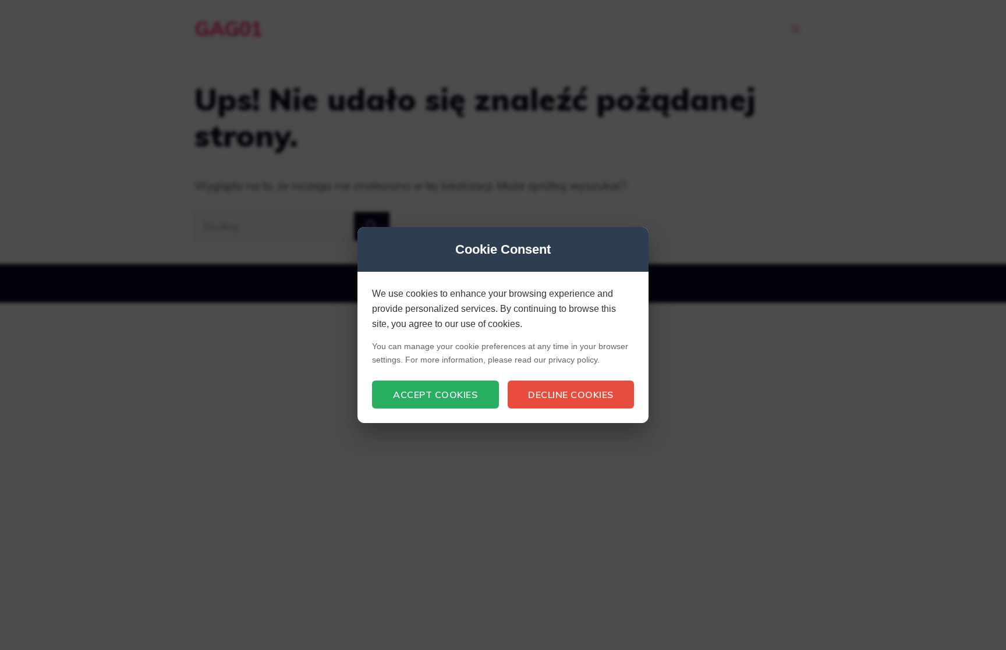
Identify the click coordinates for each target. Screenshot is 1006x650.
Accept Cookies (435, 394)
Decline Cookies (571, 394)
